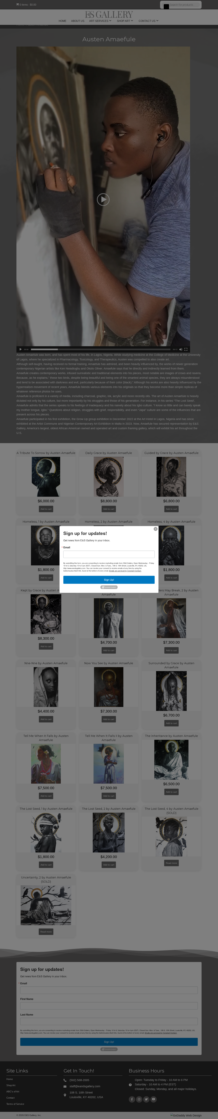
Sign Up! (109, 579)
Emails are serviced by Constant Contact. (125, 570)
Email (66, 547)
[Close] (156, 529)
